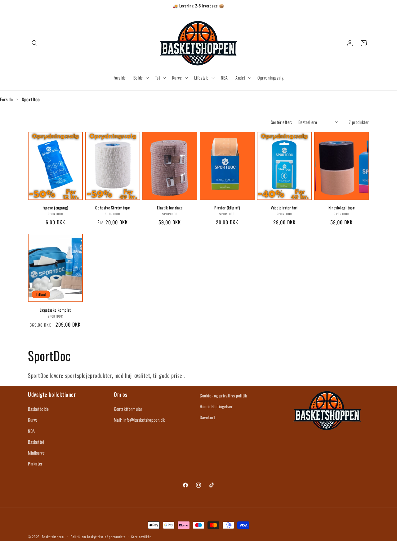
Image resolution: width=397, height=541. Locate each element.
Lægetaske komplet (55, 310)
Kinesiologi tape (341, 207)
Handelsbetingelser (216, 406)
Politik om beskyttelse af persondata (98, 536)
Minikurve (36, 452)
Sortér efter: (281, 122)
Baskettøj (36, 441)
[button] (35, 43)
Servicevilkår (141, 536)
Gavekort (207, 417)
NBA (31, 431)
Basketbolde (38, 409)
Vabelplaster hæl (284, 207)
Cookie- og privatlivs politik (223, 395)
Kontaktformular (128, 409)
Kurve (33, 420)
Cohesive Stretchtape (112, 207)
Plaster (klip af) (227, 207)
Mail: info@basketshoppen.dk (139, 420)
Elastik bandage (169, 207)
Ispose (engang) (55, 207)
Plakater (35, 463)
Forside (6, 99)
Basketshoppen (53, 536)
